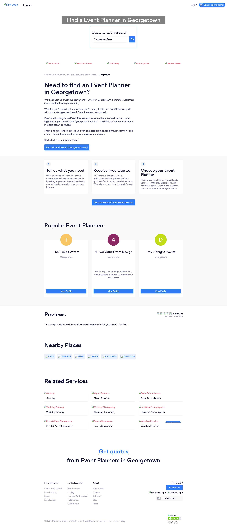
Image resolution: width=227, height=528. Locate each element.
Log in (194, 4)
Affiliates (97, 496)
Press (95, 503)
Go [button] (132, 39)
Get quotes (113, 451)
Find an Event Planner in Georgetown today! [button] (67, 147)
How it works (50, 492)
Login (47, 496)
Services (48, 74)
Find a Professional (53, 488)
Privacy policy (118, 520)
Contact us (174, 487)
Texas (93, 74)
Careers (96, 492)
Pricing (71, 492)
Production (59, 74)
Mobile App (50, 500)
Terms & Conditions (85, 520)
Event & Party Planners (78, 74)
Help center (73, 500)
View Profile (66, 291)
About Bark (98, 488)
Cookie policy (103, 520)
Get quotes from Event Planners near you (113, 202)
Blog (95, 500)
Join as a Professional (77, 496)
